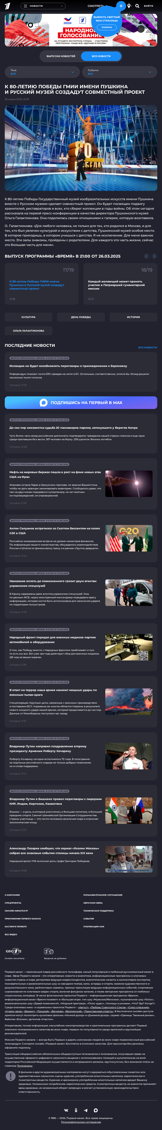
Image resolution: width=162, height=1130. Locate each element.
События (88, 918)
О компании (12, 895)
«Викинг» (29, 1011)
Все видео (11, 934)
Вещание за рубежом (55, 958)
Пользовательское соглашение (102, 895)
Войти (148, 6)
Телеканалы (24, 1065)
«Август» (83, 1007)
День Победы (81, 317)
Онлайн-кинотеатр (16, 911)
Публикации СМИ (93, 926)
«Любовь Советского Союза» (108, 1007)
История (133, 317)
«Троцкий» (42, 1011)
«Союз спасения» (138, 1007)
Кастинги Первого (16, 926)
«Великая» (57, 1011)
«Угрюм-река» (14, 1011)
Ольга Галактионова (28, 330)
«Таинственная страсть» (98, 1011)
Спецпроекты (13, 903)
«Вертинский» (73, 1011)
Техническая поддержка (98, 911)
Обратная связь (93, 903)
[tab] (61, 56)
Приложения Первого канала (23, 918)
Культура (29, 317)
